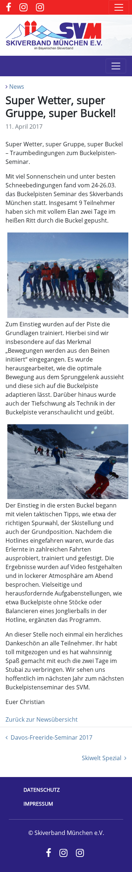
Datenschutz (41, 789)
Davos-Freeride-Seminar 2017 (51, 737)
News (16, 87)
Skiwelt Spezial (101, 758)
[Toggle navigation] (119, 7)
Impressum (38, 803)
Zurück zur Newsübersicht (42, 719)
